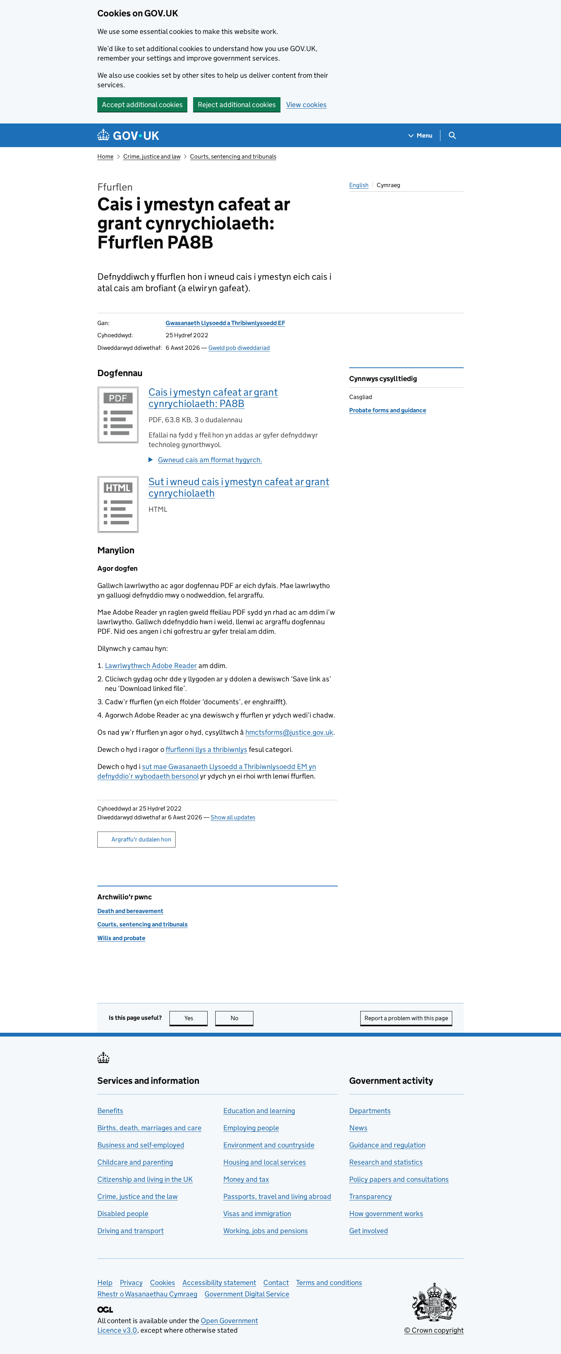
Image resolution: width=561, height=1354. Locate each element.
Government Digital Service (247, 1294)
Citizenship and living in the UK (145, 1179)
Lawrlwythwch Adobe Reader (151, 665)
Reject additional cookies (237, 104)
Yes (196, 1018)
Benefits (110, 1110)
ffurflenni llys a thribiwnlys (206, 749)
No (242, 1018)
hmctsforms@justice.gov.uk (289, 732)
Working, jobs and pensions (265, 1230)
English (359, 185)
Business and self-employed (140, 1145)
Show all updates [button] (233, 817)
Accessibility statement (219, 1282)
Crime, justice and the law (137, 1196)
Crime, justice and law (152, 156)
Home (105, 156)
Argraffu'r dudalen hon (141, 839)
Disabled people (122, 1213)
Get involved (368, 1230)
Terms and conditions (329, 1282)
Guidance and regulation (387, 1145)
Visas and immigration (257, 1213)
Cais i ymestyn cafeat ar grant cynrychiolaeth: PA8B (213, 398)
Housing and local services (264, 1162)
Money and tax (246, 1179)
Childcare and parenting (135, 1162)
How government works (386, 1213)
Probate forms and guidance (387, 410)
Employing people (251, 1127)
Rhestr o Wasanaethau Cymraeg (147, 1294)
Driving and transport (130, 1230)
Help (105, 1282)
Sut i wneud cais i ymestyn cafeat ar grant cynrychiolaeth (238, 487)
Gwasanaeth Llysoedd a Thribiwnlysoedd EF (225, 323)
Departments (370, 1110)
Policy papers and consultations (399, 1179)
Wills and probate (121, 938)
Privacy (131, 1282)
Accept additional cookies (142, 104)
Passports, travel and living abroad (277, 1196)
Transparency (370, 1196)
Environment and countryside (268, 1145)
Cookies (162, 1282)
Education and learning (259, 1110)
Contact (276, 1282)
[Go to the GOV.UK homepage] (128, 135)
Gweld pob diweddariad (239, 347)
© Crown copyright (434, 1330)
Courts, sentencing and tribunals (233, 156)
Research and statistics (386, 1162)
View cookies (306, 104)
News (358, 1127)
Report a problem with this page (406, 1018)
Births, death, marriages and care (149, 1127)
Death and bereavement (130, 911)
